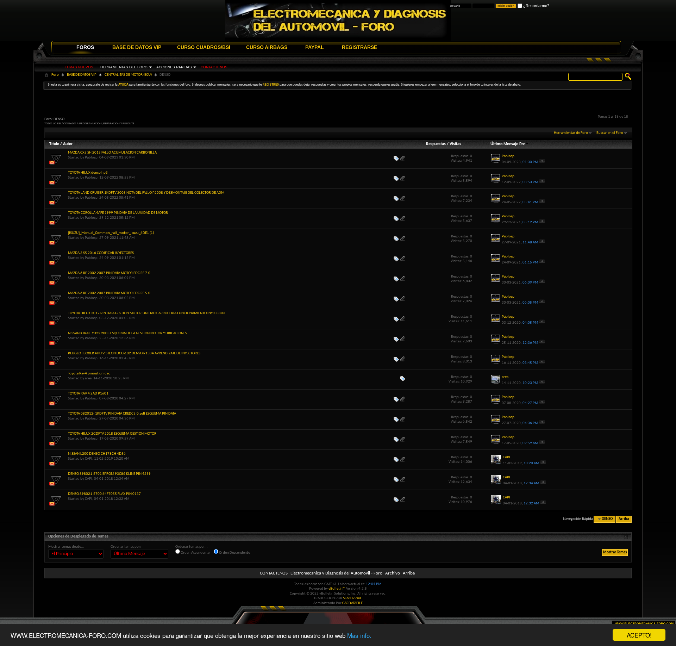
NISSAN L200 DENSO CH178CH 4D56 (97, 454)
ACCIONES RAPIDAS (174, 67)
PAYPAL (314, 47)
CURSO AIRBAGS (266, 47)
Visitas (455, 144)
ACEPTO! (639, 635)
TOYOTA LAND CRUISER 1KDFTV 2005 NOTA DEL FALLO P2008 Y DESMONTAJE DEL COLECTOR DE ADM (146, 193)
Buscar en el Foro (609, 133)
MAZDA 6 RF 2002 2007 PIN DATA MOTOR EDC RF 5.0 (109, 293)
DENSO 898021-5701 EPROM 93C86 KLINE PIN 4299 (109, 474)
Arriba (624, 519)
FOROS (85, 47)
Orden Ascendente (194, 553)
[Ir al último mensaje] (542, 162)
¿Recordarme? (535, 6)
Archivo (392, 573)
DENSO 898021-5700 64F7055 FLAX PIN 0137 (104, 494)
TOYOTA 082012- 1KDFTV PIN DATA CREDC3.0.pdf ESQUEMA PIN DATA (122, 414)
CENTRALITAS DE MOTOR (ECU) (128, 75)
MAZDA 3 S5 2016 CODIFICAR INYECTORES (101, 253)
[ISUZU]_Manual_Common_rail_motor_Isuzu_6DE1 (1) (111, 233)
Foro (55, 75)
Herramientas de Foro (571, 133)
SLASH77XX (352, 598)
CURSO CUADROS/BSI (203, 47)
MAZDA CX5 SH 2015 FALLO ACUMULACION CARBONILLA (112, 153)
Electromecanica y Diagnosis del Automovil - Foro (336, 573)
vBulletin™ (336, 589)
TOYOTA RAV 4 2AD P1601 (88, 394)
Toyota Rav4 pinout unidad (89, 373)
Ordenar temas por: (126, 547)
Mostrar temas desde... (66, 547)
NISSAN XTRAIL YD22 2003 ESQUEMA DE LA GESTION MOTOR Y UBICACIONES (127, 333)
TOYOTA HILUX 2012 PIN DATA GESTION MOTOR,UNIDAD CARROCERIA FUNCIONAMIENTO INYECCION (146, 313)
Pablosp (91, 158)
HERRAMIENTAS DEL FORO (124, 67)
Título (54, 144)
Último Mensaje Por (507, 144)
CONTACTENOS (214, 67)
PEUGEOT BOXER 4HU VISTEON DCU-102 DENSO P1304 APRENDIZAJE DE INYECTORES (134, 353)
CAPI (88, 459)
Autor (68, 144)
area (88, 378)
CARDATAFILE (352, 603)
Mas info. (359, 635)
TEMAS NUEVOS (79, 67)
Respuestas (436, 144)
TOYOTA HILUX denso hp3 (88, 173)
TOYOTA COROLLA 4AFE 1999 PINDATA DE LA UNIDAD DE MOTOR (118, 213)
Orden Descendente (234, 553)
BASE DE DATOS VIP (136, 47)
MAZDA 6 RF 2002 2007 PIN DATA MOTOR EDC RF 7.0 (109, 273)
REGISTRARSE (359, 47)
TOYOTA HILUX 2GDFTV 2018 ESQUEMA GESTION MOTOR (112, 434)
